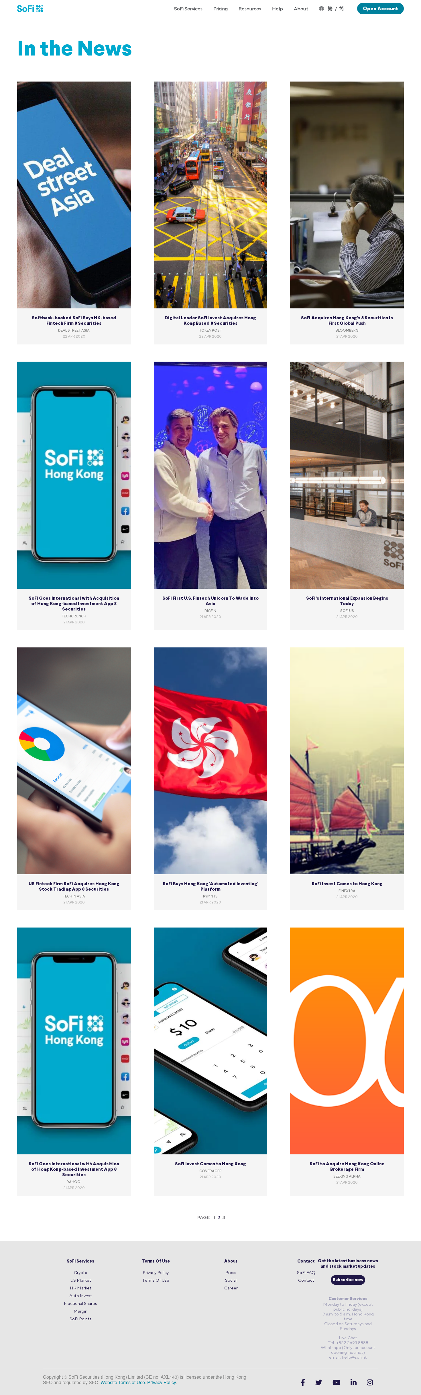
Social (231, 1280)
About (230, 1261)
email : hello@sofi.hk (348, 1357)
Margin (80, 1311)
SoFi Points (80, 1318)
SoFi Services (80, 1261)
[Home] (32, 8)
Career (231, 1287)
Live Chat (348, 1337)
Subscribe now (348, 1280)
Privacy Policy (156, 1272)
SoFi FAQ (306, 1272)
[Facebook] (303, 1382)
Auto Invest (80, 1295)
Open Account (380, 8)
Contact (306, 1261)
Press (230, 1272)
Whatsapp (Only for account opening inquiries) (348, 1350)
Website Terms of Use (123, 1382)
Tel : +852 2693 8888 (348, 1342)
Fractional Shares (80, 1303)
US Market (80, 1280)
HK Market (80, 1287)
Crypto (80, 1272)
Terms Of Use (156, 1261)
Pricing (220, 8)
